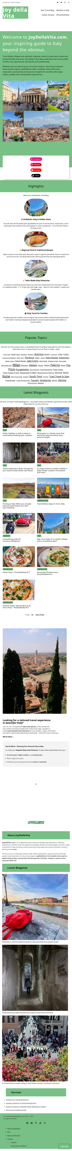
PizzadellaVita (22, 369)
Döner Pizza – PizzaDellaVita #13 (16, 572)
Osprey (40, 365)
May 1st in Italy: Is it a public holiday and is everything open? (52, 540)
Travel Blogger (10, 380)
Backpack (24, 354)
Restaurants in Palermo (45, 373)
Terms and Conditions (19, 1146)
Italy (4, 430)
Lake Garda (43, 361)
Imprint (13, 1142)
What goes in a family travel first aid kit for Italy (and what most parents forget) (50, 435)
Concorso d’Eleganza (9, 358)
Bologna (39, 354)
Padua (47, 365)
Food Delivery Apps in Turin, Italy (51, 504)
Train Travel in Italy (59, 376)
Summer (46, 377)
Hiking (42, 358)
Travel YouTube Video (23, 380)
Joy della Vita (15, 12)
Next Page (41, 614)
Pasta (63, 365)
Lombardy (6, 536)
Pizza (11, 369)
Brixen (47, 354)
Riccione (58, 372)
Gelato (37, 358)
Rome (6, 376)
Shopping (25, 377)
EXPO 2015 (20, 358)
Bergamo (31, 354)
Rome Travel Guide (16, 377)
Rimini (66, 372)
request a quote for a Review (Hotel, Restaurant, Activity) (26, 1107)
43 (32, 614)
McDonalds (62, 361)
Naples (33, 365)
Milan (16, 365)
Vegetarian (45, 380)
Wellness (41, 383)
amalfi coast (15, 354)
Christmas (54, 354)
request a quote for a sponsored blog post (21, 1103)
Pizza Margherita (46, 370)
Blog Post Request (13, 1135)
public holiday (58, 370)
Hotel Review (52, 357)
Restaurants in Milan (28, 373)
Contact (10, 1139)
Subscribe (64, 1146)
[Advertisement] (36, 798)
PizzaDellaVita (7, 569)
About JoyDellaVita (13, 1129)
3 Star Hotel (6, 354)
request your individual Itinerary (17, 1100)
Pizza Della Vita (34, 370)
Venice (54, 380)
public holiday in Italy (11, 373)
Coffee (60, 354)
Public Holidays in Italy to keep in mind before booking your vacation (17, 434)
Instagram (64, 357)
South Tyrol (35, 376)
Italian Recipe (20, 361)
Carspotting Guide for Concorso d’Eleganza (12, 540)
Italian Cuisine (9, 361)
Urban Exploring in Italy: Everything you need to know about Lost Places (18, 470)
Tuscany (35, 380)
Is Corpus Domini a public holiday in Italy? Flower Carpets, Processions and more (52, 470)
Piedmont (41, 500)
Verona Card (32, 383)
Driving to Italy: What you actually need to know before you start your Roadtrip (17, 506)
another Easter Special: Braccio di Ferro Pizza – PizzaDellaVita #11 (17, 607)
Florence (29, 357)
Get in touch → (8, 737)
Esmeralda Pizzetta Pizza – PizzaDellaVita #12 (48, 573)
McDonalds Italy (6, 365)
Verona (62, 380)
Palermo (55, 365)
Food (46, 500)
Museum (24, 365)
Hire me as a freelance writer (16, 1110)
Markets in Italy (53, 361)
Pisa (68, 365)
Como (66, 354)
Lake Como (32, 360)
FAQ (8, 1132)
